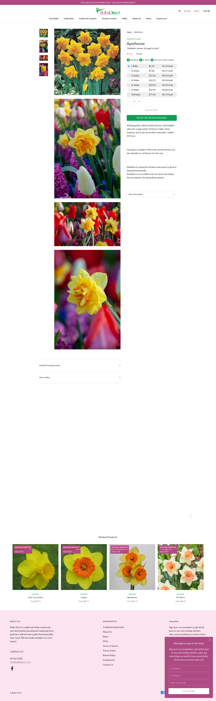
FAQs (105, 641)
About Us (136, 18)
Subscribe (189, 691)
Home (129, 32)
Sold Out (152, 110)
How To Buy (44, 377)
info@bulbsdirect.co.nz (20, 662)
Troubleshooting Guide (113, 627)
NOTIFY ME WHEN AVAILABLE (152, 117)
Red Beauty (132, 597)
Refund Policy (109, 655)
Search (196, 11)
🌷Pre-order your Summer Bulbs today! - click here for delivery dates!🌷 (108, 2)
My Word (180, 597)
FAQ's (124, 18)
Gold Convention (35, 597)
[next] (208, 571)
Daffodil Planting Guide (49, 365)
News (148, 18)
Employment (109, 660)
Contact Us (161, 18)
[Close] (210, 640)
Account (187, 11)
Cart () (206, 11)
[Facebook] (12, 668)
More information (135, 194)
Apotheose (138, 32)
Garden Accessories (88, 18)
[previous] (8, 571)
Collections (69, 18)
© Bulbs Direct (16, 693)
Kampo (84, 597)
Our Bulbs (54, 18)
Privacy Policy (109, 650)
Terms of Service (110, 646)
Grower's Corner (109, 18)
